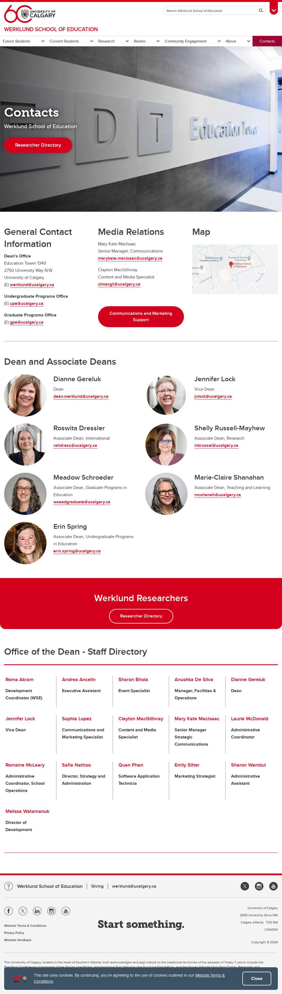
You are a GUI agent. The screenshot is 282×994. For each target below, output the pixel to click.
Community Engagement (186, 41)
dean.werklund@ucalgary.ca (81, 396)
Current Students (64, 41)
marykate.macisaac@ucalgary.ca (130, 258)
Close (256, 978)
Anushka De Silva (194, 679)
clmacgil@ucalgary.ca (119, 284)
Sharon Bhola (133, 679)
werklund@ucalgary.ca (32, 284)
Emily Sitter (187, 765)
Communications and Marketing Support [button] (141, 316)
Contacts (267, 41)
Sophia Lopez (77, 718)
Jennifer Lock (20, 718)
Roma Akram (20, 679)
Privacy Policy (14, 932)
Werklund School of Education (51, 29)
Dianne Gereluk (248, 679)
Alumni (139, 41)
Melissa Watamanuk (27, 811)
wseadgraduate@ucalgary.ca (81, 502)
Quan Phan (130, 765)
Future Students (16, 41)
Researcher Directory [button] (38, 145)
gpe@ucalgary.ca (27, 322)
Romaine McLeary (25, 765)
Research (106, 41)
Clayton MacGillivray (140, 718)
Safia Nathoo (76, 765)
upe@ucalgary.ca (27, 303)
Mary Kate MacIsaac (197, 718)
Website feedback (17, 939)
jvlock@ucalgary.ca (213, 396)
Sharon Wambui (248, 765)
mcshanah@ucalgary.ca (217, 494)
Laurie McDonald (249, 718)
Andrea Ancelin (79, 679)
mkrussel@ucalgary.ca (216, 445)
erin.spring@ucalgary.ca (77, 551)
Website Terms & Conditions (25, 925)
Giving (97, 886)
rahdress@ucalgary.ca (75, 445)
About (231, 41)
